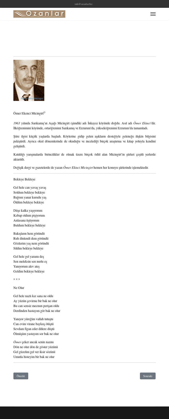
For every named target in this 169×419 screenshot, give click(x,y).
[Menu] (153, 14)
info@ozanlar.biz (84, 4)
